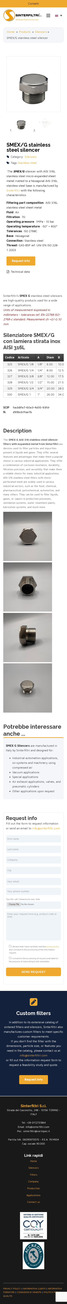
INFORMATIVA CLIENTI (34, 1288)
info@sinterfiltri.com (46, 828)
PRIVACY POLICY (12, 1288)
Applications (33, 1195)
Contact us (33, 1201)
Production (33, 1188)
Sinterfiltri (13, 190)
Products (25, 31)
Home (11, 31)
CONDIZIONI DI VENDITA (29, 1292)
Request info (34, 1079)
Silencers (41, 31)
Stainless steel (27, 163)
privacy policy (52, 946)
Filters (33, 1174)
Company (33, 1181)
